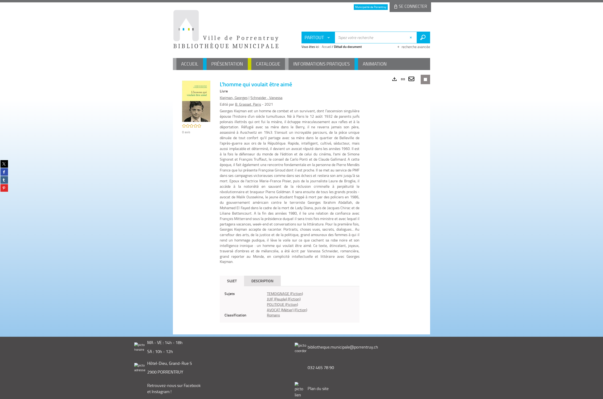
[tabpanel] (289, 304)
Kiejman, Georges (234, 97)
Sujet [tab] (232, 280)
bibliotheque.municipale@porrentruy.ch (343, 347)
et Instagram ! (159, 391)
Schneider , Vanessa (266, 97)
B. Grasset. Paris (248, 104)
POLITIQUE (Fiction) (282, 304)
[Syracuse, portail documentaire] (226, 30)
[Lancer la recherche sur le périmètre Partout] (423, 37)
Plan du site (318, 388)
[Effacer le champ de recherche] (411, 37)
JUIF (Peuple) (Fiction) (284, 299)
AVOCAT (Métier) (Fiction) (287, 309)
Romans (273, 315)
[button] (196, 101)
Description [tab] (262, 280)
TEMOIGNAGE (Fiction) (285, 293)
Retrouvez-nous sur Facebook (174, 385)
